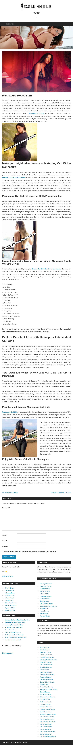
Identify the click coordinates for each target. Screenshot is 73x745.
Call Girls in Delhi (7, 576)
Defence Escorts (45, 704)
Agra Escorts (44, 613)
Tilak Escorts (44, 684)
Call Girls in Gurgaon (46, 603)
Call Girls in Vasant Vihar (47, 731)
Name (4, 535)
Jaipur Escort (44, 608)
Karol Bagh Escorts (46, 672)
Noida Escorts (44, 611)
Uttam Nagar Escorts (46, 679)
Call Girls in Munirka (46, 664)
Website (5, 546)
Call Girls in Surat (45, 729)
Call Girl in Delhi (45, 591)
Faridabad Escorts (45, 596)
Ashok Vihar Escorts (46, 687)
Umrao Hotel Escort (11, 630)
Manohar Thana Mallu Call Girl (60, 492)
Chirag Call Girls (45, 699)
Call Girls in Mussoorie (47, 719)
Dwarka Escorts (45, 650)
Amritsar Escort (45, 616)
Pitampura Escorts (46, 662)
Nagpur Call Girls (10, 608)
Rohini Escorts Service (47, 657)
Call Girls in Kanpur (46, 726)
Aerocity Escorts (45, 647)
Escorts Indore (44, 601)
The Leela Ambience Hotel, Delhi (15, 622)
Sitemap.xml (7, 653)
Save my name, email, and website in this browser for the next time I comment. (30, 551)
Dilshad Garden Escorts (47, 709)
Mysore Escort (9, 588)
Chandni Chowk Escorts (47, 697)
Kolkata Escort (9, 598)
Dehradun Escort (10, 593)
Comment (6, 508)
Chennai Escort (9, 590)
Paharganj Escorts (45, 652)
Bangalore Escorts (45, 586)
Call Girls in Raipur (46, 724)
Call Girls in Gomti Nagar (47, 722)
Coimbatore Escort (10, 603)
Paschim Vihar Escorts (47, 674)
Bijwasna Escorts (45, 694)
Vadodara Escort (10, 595)
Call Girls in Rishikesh (47, 717)
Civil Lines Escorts (46, 702)
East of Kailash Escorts (47, 682)
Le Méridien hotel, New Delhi (13, 627)
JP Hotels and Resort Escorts (14, 635)
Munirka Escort (44, 598)
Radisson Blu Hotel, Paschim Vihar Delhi (17, 620)
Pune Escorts (44, 593)
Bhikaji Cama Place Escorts (48, 689)
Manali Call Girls (10, 610)
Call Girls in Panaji (45, 734)
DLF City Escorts (45, 712)
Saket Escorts (44, 669)
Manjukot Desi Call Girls (10, 492)
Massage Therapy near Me (48, 606)
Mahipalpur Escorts (46, 655)
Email (4, 541)
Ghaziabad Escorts (46, 667)
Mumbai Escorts (45, 588)
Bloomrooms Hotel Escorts (13, 640)
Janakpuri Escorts (45, 677)
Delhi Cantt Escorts (46, 707)
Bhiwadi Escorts (45, 692)
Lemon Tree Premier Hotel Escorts (15, 637)
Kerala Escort (9, 600)
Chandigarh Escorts (46, 584)
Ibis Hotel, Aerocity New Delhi (14, 625)
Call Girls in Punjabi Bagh (48, 736)
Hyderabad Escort (10, 605)
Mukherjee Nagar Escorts (48, 714)
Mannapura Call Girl (9, 412)
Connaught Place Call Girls (48, 660)
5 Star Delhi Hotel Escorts (13, 632)
